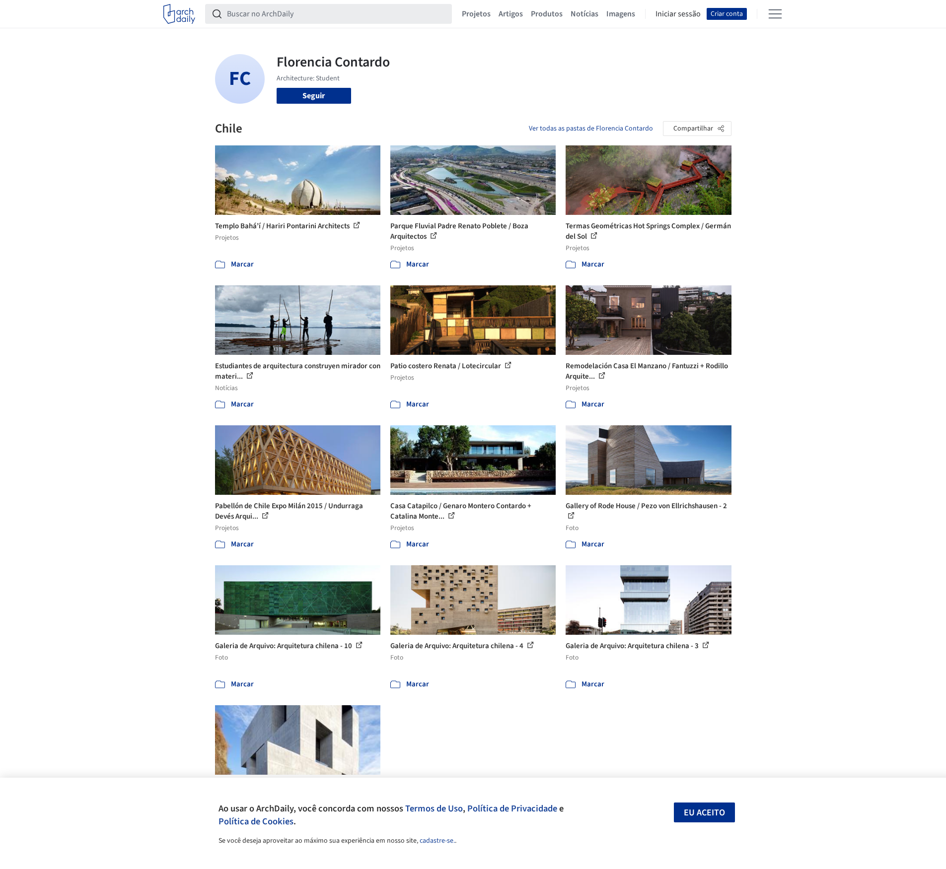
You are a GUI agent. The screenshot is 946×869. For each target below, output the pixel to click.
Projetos (476, 13)
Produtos (547, 13)
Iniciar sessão (678, 13)
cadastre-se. (437, 841)
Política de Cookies (255, 821)
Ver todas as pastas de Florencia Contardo (591, 128)
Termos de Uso (434, 808)
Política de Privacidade (512, 808)
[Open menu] (775, 14)
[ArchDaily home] (179, 14)
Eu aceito (704, 812)
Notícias (584, 13)
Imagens (620, 13)
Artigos (511, 13)
